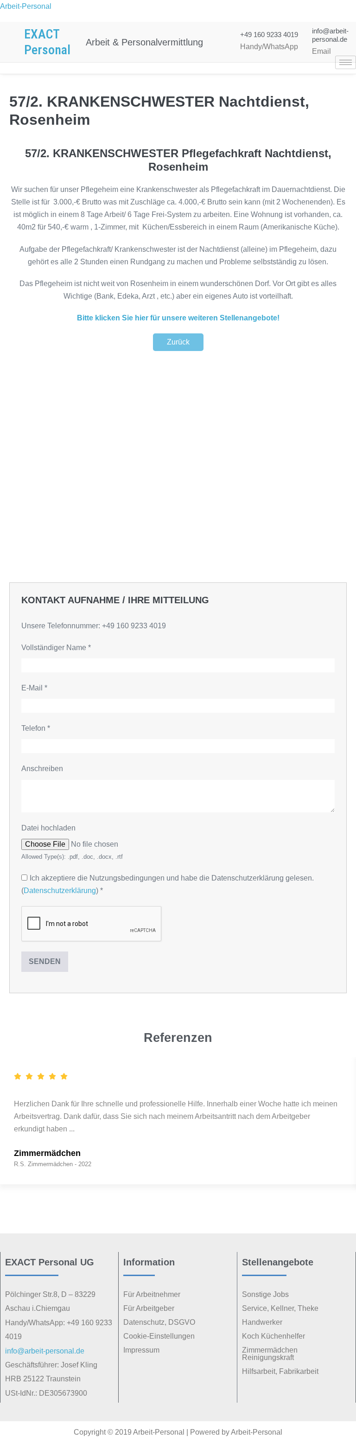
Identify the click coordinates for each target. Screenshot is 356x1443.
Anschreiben (42, 769)
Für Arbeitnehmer (151, 1294)
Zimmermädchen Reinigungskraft (270, 1353)
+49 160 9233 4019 (269, 34)
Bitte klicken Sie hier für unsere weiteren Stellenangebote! (178, 318)
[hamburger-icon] (345, 62)
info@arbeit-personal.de (330, 35)
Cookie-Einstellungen (159, 1336)
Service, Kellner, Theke (280, 1308)
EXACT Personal (47, 41)
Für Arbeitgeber (148, 1308)
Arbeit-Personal (25, 6)
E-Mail (34, 688)
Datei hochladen (48, 828)
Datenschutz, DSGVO (159, 1322)
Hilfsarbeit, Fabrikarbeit (280, 1371)
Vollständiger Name (56, 647)
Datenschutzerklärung (60, 890)
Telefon (35, 728)
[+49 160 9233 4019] (221, 42)
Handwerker (262, 1322)
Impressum (141, 1350)
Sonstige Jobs (265, 1294)
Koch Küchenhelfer (273, 1336)
